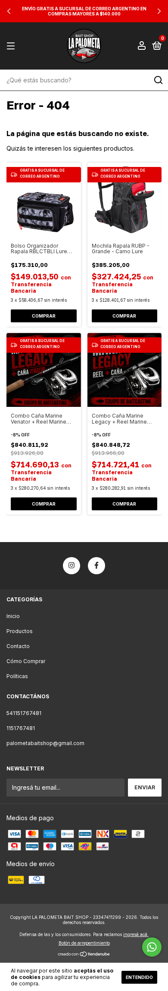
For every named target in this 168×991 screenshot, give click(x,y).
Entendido (139, 977)
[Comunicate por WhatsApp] (152, 947)
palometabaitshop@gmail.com (45, 743)
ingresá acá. (136, 934)
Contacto (18, 646)
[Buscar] (158, 80)
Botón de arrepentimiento (84, 943)
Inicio (13, 616)
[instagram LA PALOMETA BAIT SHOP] (71, 565)
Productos (19, 631)
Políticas (17, 676)
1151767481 (20, 728)
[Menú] (12, 46)
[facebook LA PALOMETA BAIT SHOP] (96, 565)
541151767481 (23, 713)
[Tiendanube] (84, 954)
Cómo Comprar (25, 661)
